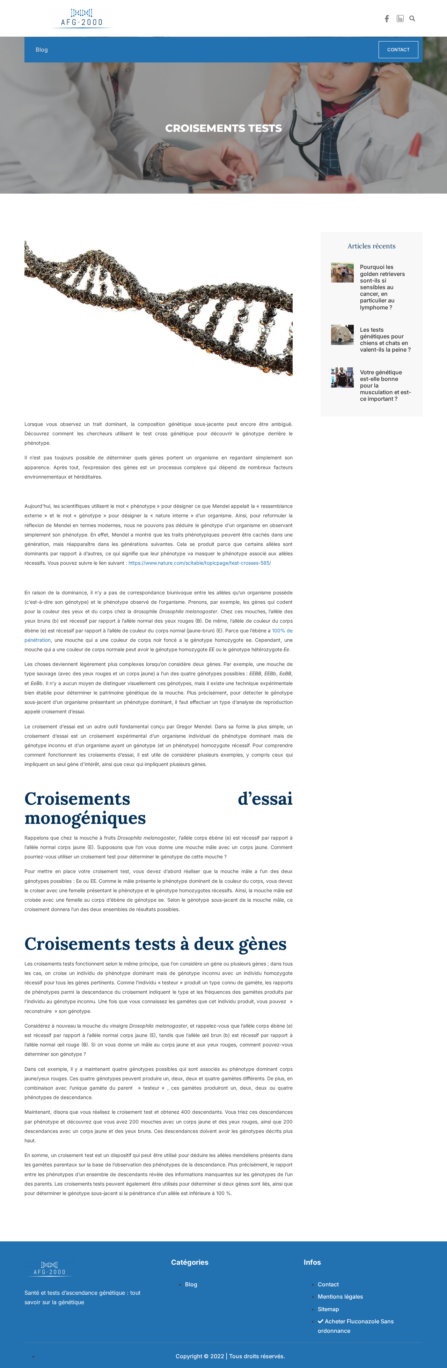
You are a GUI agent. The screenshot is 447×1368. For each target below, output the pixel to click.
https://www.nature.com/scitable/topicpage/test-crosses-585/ (200, 563)
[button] (412, 18)
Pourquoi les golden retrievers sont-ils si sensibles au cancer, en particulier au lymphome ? (382, 286)
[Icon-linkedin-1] (400, 18)
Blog (42, 49)
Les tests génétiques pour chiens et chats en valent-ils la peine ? (385, 339)
